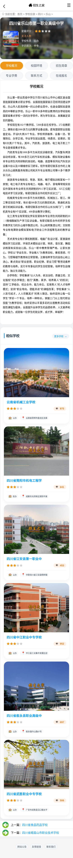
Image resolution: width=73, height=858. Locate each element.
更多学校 (58, 336)
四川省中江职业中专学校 (24, 637)
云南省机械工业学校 (21, 402)
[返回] (4, 6)
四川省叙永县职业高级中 (24, 716)
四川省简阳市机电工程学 (24, 480)
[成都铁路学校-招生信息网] (36, 5)
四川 (40, 14)
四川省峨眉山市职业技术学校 (40, 832)
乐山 (48, 14)
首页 (19, 14)
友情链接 (36, 846)
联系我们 (51, 846)
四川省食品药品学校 (35, 824)
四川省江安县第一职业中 (24, 559)
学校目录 (30, 14)
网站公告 (22, 846)
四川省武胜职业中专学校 (24, 794)
